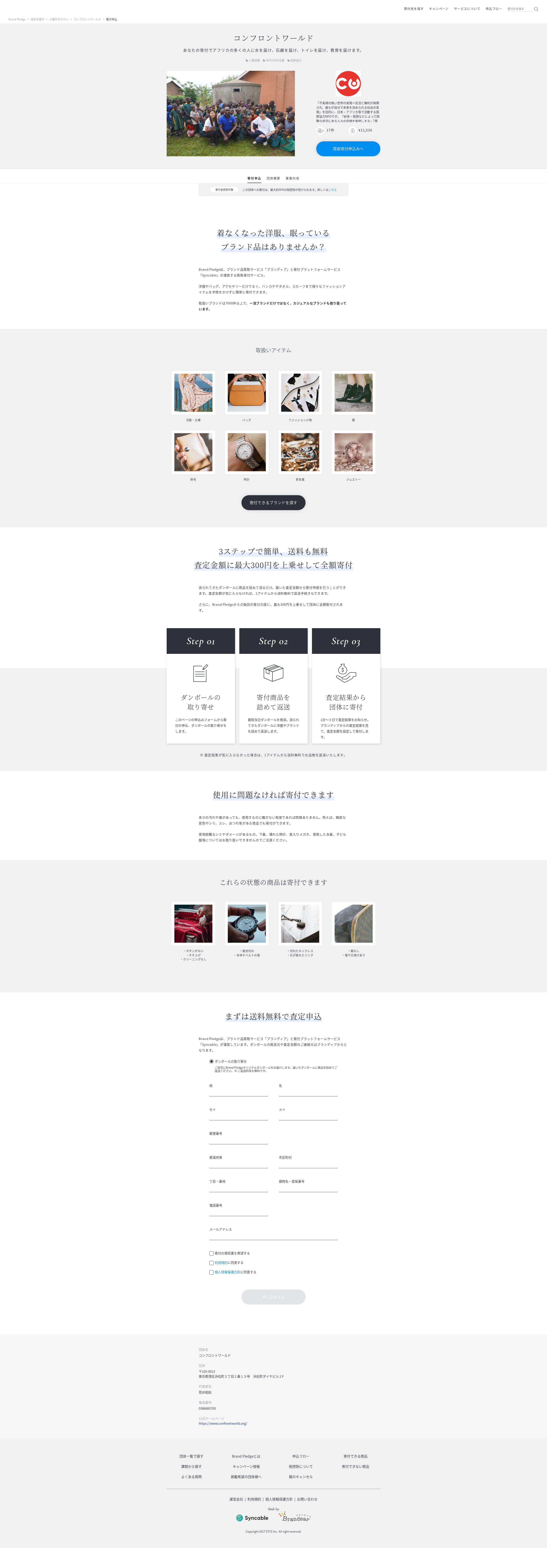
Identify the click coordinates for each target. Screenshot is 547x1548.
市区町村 (285, 1157)
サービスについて (467, 8)
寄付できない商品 (355, 1466)
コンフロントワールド (87, 19)
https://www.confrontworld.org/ (223, 1423)
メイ (282, 1109)
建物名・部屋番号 (291, 1181)
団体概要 (273, 178)
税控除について (301, 1466)
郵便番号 (215, 1133)
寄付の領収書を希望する (232, 1253)
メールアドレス (220, 1229)
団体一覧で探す (191, 1456)
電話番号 (215, 1205)
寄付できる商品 (356, 1456)
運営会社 (236, 1499)
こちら (332, 190)
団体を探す (37, 19)
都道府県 (215, 1157)
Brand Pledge (17, 19)
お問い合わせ (307, 1499)
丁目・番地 (217, 1181)
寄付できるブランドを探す (273, 502)
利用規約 (221, 1262)
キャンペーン (438, 8)
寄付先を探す (414, 8)
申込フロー (494, 8)
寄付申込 (254, 178)
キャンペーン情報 (246, 1466)
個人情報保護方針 (227, 1272)
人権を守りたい (59, 19)
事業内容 (292, 178)
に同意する (229, 1262)
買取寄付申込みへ (348, 149)
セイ (212, 1109)
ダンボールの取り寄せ (231, 1061)
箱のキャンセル (301, 1476)
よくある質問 (191, 1476)
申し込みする (273, 1297)
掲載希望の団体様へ (246, 1476)
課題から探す (191, 1466)
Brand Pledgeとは (246, 1456)
